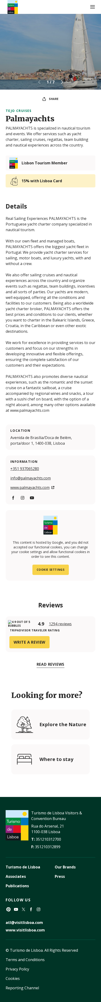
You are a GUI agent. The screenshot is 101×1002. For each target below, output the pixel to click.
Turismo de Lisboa (23, 867)
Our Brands (65, 867)
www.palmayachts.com (30, 487)
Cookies (13, 978)
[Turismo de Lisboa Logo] (13, 7)
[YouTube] (32, 498)
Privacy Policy (17, 969)
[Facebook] (13, 498)
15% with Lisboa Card (42, 180)
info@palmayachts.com (30, 478)
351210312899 (47, 846)
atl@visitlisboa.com (24, 922)
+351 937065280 (24, 468)
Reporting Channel (22, 987)
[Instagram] (22, 498)
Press (60, 876)
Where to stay (56, 759)
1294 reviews (60, 623)
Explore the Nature (62, 724)
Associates (16, 876)
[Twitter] (23, 909)
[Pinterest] (8, 909)
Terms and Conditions (25, 959)
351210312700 (48, 839)
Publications (17, 885)
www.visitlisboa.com (25, 930)
